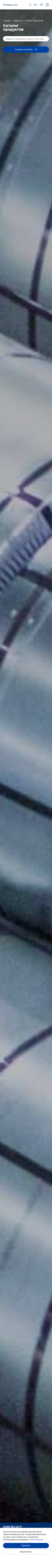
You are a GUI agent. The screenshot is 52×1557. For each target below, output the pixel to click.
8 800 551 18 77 (12, 1526)
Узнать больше (36, 1540)
